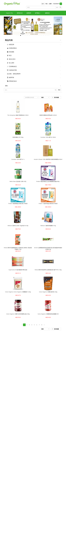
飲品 (10, 55)
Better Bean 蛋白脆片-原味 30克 (18, 181)
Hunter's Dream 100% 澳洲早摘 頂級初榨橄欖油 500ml (48, 159)
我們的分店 (20, 13)
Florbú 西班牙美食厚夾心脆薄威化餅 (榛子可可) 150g (48, 270)
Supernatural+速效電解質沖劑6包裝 (18, 270)
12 (36, 35)
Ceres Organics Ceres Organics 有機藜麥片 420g (18, 292)
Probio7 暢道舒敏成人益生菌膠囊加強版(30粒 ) (48, 181)
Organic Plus (9, 13)
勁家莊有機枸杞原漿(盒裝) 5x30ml (48, 115)
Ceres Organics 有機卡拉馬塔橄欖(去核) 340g (18, 314)
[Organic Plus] (11, 3)
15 (42, 35)
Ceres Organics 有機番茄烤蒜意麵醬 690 (48, 314)
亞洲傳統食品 (13, 66)
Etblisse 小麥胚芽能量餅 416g (48, 225)
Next (60, 27)
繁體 (43, 3)
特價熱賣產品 (13, 48)
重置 (59, 90)
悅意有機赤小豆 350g (18, 137)
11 (34, 35)
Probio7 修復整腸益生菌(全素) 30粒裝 (17, 203)
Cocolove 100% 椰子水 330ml (48, 137)
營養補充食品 (13, 81)
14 (40, 35)
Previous (5, 27)
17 (45, 35)
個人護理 (11, 63)
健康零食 (11, 77)
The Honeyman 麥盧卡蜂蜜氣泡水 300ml (17, 115)
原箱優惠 (11, 52)
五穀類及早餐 (13, 70)
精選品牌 (11, 44)
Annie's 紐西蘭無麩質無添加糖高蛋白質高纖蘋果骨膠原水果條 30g (48, 248)
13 (38, 35)
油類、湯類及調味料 (15, 74)
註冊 (50, 3)
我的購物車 (55, 3)
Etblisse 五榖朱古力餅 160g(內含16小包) (18, 225)
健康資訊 (47, 13)
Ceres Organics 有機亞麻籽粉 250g (48, 292)
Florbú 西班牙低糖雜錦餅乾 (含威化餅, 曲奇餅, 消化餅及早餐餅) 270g (18, 248)
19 (49, 35)
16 (43, 35)
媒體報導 (29, 13)
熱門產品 (37, 13)
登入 (47, 3)
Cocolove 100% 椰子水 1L (18, 159)
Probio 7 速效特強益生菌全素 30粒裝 (48, 203)
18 (47, 35)
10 (33, 35)
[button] (31, 97)
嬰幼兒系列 (12, 59)
